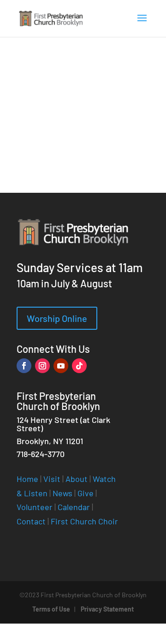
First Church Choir (84, 521)
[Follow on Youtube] (60, 365)
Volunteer (35, 507)
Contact (31, 521)
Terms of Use (51, 609)
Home (27, 479)
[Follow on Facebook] (24, 365)
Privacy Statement (107, 609)
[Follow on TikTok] (79, 365)
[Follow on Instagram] (42, 365)
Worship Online (57, 318)
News (62, 493)
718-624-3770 (41, 454)
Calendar (74, 507)
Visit (51, 479)
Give (85, 493)
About (76, 479)
